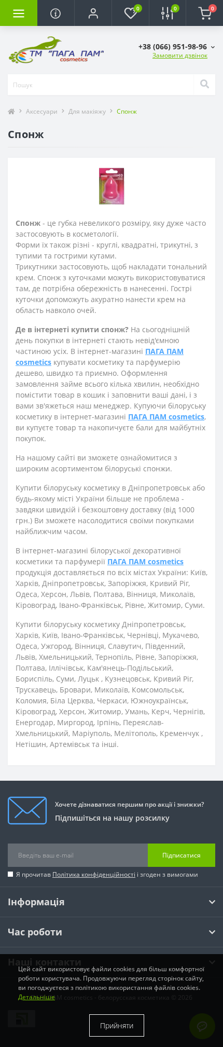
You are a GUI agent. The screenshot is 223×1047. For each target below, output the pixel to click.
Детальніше (36, 996)
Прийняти (116, 1025)
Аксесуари (42, 111)
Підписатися (181, 855)
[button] (93, 13)
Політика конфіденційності (93, 874)
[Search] (204, 84)
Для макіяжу (87, 111)
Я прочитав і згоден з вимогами (107, 874)
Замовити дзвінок (179, 55)
